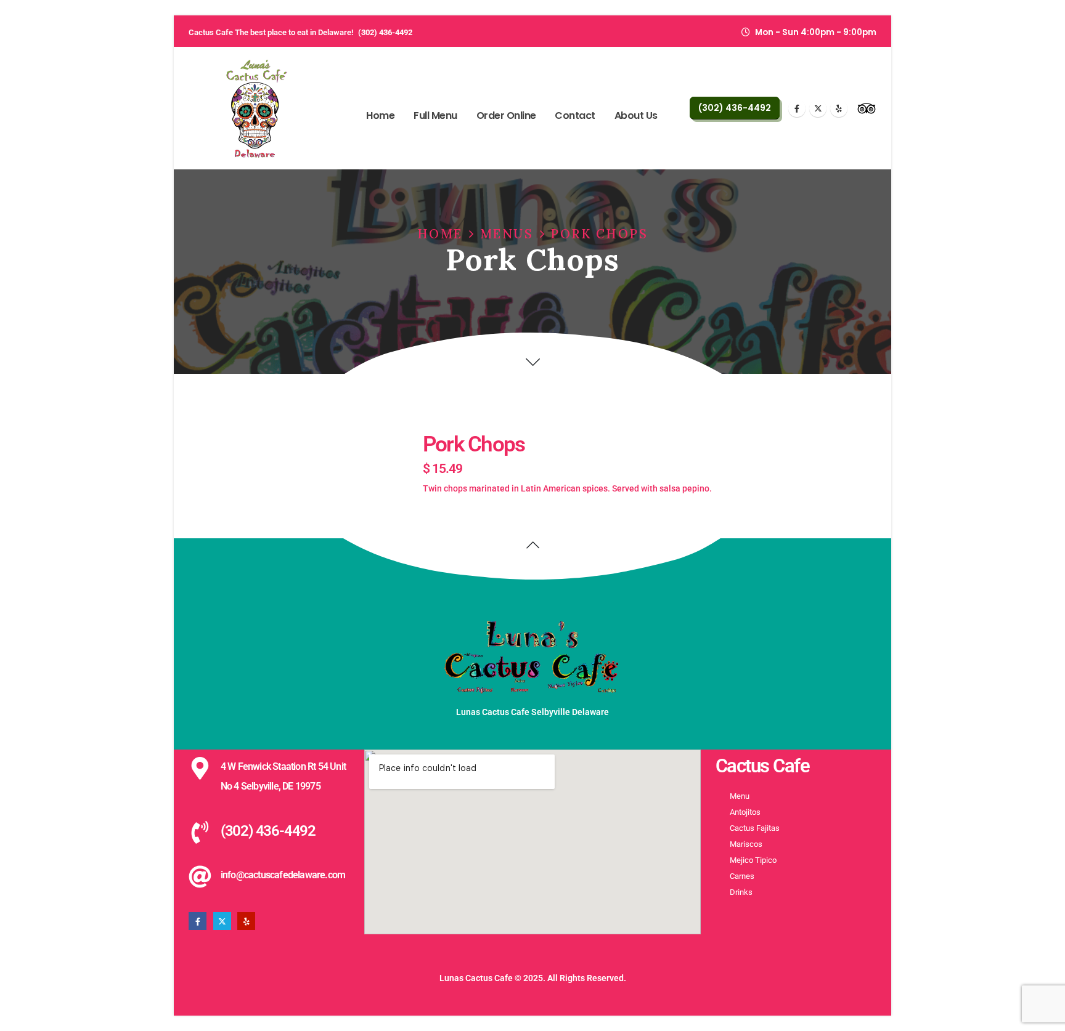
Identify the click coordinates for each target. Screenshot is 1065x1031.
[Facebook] (797, 108)
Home (380, 115)
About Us (636, 115)
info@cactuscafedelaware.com (283, 875)
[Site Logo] (256, 108)
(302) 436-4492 (385, 32)
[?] (533, 362)
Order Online (506, 115)
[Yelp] (838, 108)
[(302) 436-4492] (200, 832)
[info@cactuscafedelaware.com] (200, 876)
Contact (575, 115)
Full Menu (435, 115)
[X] (817, 108)
